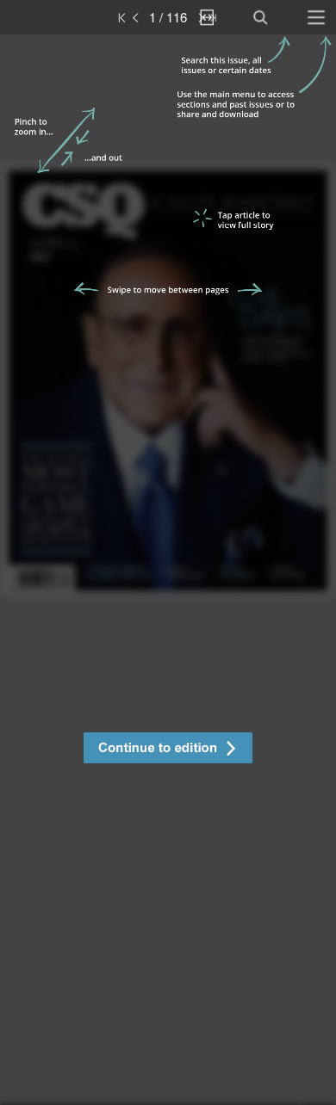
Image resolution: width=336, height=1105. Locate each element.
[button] (168, 750)
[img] (168, 569)
